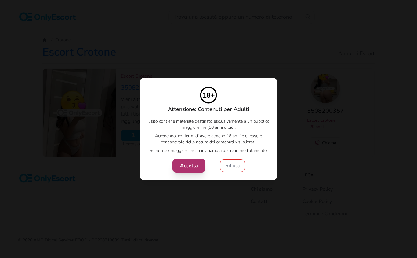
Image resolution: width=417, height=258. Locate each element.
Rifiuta (232, 165)
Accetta (189, 165)
